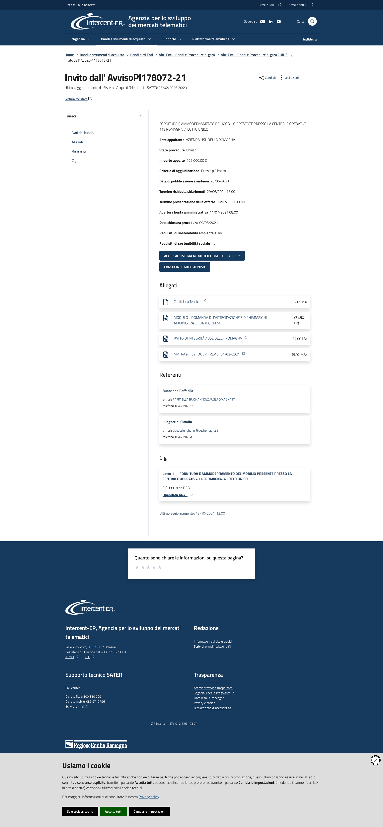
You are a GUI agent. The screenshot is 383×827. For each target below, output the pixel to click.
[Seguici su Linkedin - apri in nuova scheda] (269, 21)
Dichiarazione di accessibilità (212, 707)
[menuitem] (307, 39)
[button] (312, 21)
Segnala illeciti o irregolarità (212, 692)
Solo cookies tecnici (80, 811)
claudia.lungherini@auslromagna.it (195, 430)
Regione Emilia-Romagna (80, 5)
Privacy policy (149, 796)
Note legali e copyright (209, 697)
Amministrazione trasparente (213, 687)
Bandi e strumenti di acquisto (102, 54)
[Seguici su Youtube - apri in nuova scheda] (277, 21)
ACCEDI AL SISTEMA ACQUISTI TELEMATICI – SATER (200, 255)
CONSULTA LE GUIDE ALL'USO (184, 267)
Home (69, 54)
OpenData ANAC (175, 495)
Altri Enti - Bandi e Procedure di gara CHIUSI (254, 54)
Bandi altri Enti (141, 54)
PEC (87, 657)
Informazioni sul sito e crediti (213, 641)
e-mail (69, 657)
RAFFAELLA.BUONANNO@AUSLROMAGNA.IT (204, 399)
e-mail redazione (216, 646)
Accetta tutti (113, 811)
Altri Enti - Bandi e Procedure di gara (187, 54)
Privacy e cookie (204, 702)
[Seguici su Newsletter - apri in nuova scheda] (261, 21)
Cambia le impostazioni (149, 811)
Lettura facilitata (76, 98)
